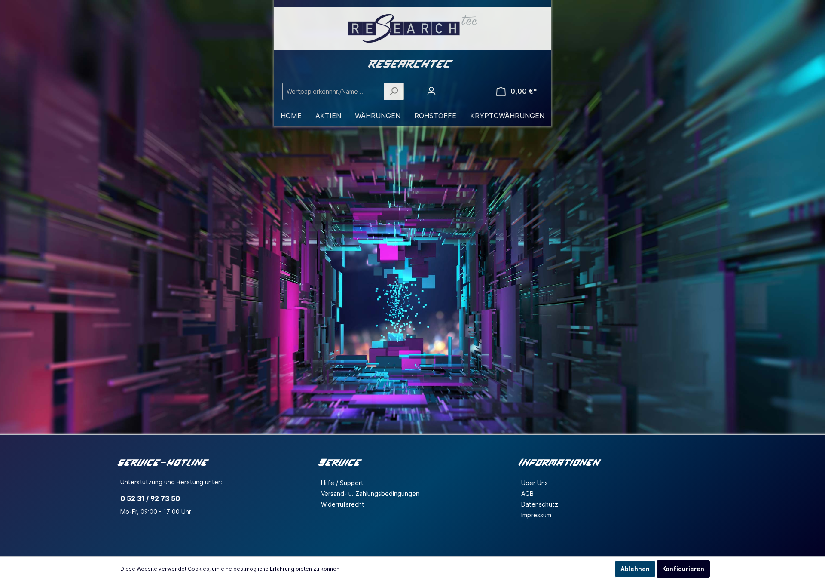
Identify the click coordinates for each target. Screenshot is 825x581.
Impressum (536, 515)
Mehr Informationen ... (369, 569)
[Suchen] (394, 91)
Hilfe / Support (342, 482)
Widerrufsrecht (342, 504)
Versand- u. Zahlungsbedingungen (370, 493)
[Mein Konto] (431, 91)
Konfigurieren (683, 568)
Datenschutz (539, 504)
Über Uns (534, 482)
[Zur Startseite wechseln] (412, 28)
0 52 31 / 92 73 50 (150, 498)
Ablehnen (635, 568)
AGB (527, 493)
